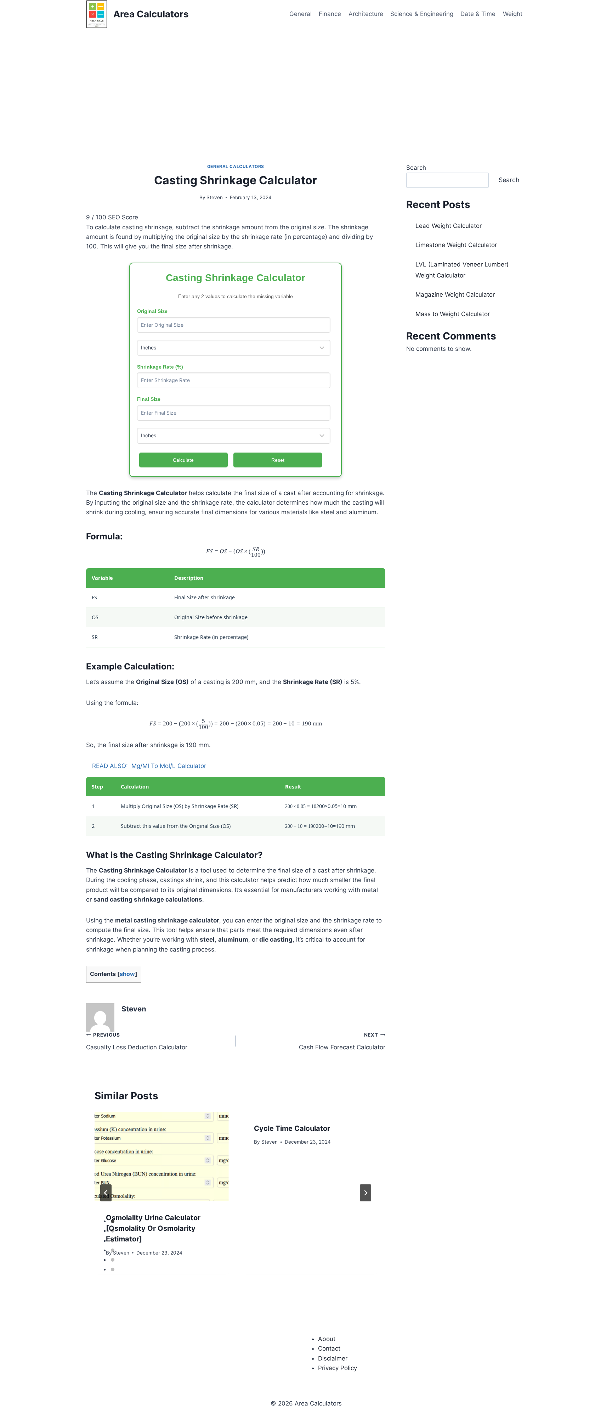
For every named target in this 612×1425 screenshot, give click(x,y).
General (300, 13)
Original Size (152, 311)
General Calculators (235, 166)
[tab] (112, 1221)
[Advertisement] (306, 81)
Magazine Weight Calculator (455, 294)
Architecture (365, 13)
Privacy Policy (337, 1367)
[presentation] (161, 1156)
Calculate (183, 460)
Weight (512, 13)
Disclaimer (332, 1358)
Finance (330, 13)
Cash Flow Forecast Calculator (342, 1041)
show (127, 973)
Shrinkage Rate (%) (160, 367)
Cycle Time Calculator (292, 1128)
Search (416, 167)
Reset (277, 460)
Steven (214, 197)
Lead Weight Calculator (448, 225)
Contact (329, 1348)
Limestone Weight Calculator (456, 244)
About (326, 1338)
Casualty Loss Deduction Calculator (136, 1041)
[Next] (365, 1192)
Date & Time (477, 13)
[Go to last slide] (106, 1192)
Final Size (148, 399)
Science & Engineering (421, 13)
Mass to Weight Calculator (452, 314)
